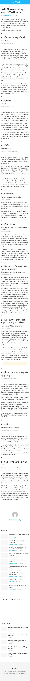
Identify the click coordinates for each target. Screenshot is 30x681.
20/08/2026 (20, 544)
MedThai (15, 2)
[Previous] (14, 594)
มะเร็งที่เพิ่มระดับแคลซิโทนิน (15, 579)
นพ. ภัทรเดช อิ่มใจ (13, 537)
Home (2, 6)
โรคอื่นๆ (9, 6)
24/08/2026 (19, 537)
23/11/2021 (15, 15)
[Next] (16, 594)
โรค (5, 6)
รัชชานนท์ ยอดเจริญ (6, 15)
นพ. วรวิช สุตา (12, 557)
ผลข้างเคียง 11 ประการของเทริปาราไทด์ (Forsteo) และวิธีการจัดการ (18, 547)
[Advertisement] (15, 363)
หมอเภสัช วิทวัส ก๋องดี (13, 544)
